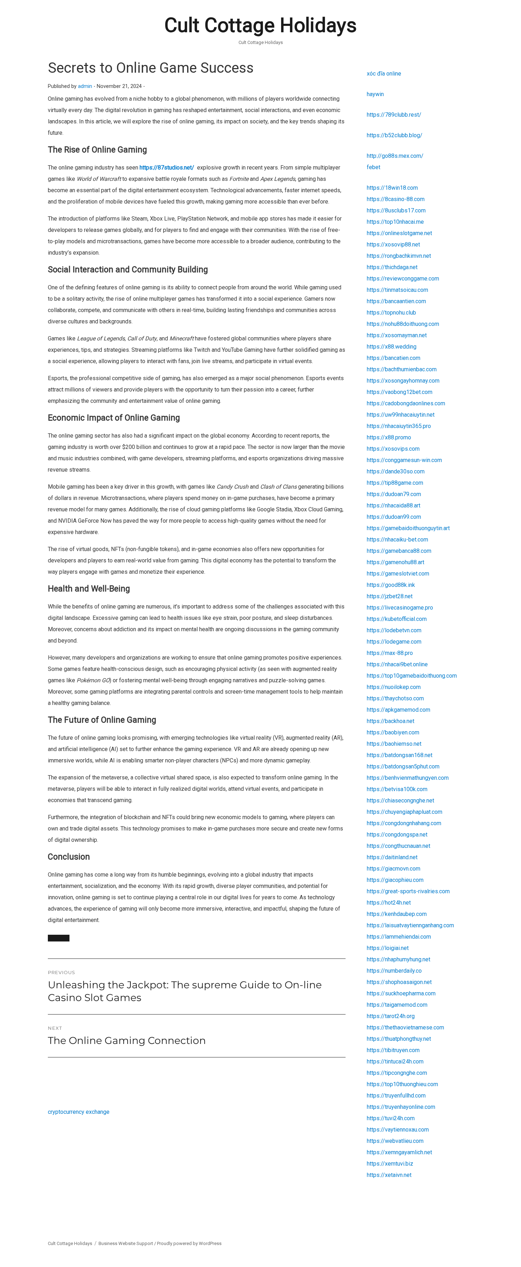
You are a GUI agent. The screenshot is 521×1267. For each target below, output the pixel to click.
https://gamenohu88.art (395, 562)
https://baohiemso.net (394, 743)
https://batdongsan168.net (399, 755)
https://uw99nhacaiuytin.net (401, 414)
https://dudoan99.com (394, 516)
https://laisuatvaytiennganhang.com (410, 925)
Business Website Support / (128, 1243)
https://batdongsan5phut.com (403, 766)
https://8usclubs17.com (396, 210)
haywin (375, 94)
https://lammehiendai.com (399, 936)
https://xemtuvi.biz (390, 1163)
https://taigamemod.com (397, 1004)
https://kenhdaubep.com (397, 914)
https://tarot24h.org (391, 1016)
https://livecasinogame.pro (400, 607)
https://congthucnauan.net (398, 846)
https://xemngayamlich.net (399, 1152)
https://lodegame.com (394, 641)
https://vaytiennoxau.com (398, 1129)
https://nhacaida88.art (393, 505)
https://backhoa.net (390, 721)
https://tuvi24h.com (391, 1118)
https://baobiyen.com (393, 732)
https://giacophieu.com (395, 880)
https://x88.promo (389, 437)
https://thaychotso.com (395, 698)
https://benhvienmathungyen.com (408, 777)
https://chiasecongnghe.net (400, 800)
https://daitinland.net (392, 857)
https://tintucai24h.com (395, 1061)
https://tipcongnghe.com (397, 1072)
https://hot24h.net (389, 902)
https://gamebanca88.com (399, 551)
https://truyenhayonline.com (401, 1107)
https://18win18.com (392, 187)
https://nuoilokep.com (394, 687)
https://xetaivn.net (389, 1175)
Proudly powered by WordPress (189, 1243)
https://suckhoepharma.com (401, 993)
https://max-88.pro (390, 653)
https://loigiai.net (388, 948)
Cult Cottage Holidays (260, 25)
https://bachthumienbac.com (402, 369)
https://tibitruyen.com (393, 1050)
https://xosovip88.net (393, 244)
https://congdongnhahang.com (404, 823)
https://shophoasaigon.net (399, 982)
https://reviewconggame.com (403, 278)
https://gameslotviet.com (398, 573)
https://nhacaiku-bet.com (397, 539)
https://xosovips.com (393, 448)
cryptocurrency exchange (79, 1111)
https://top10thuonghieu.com (402, 1084)
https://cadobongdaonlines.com (406, 403)
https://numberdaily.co (394, 970)
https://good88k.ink (391, 585)
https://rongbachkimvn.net (399, 255)
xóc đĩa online (384, 73)
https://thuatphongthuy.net (399, 1038)
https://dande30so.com (396, 471)
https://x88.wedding (391, 346)
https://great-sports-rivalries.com (408, 891)
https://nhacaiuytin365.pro (399, 426)
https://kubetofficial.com (397, 619)
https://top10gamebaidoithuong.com (412, 675)
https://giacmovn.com (393, 868)
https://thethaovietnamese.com (405, 1027)
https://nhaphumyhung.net (398, 959)
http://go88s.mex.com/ (395, 155)
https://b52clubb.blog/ (394, 135)
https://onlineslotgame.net (399, 233)
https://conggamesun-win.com (404, 460)
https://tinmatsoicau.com (397, 290)
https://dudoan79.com (394, 494)
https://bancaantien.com (396, 301)
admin (85, 86)
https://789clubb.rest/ (394, 114)
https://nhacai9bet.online (397, 664)
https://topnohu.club (391, 312)
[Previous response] (58, 938)
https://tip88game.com (395, 482)
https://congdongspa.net (397, 834)
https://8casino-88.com (396, 199)
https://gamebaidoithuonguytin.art (408, 528)
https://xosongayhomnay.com (403, 380)
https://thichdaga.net (392, 267)
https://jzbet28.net (390, 596)
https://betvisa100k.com (397, 789)
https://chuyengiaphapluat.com (404, 811)
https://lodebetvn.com (394, 630)
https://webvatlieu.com (395, 1141)
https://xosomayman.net (397, 335)
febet (373, 167)
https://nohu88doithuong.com (403, 324)
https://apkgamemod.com (398, 709)
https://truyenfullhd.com (396, 1095)
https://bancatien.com (393, 358)
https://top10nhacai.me (395, 221)
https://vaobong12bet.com (399, 392)
